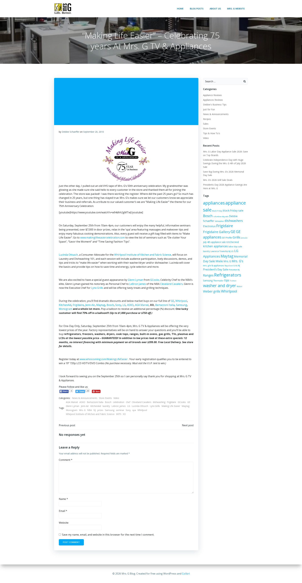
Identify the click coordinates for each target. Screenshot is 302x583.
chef (128, 402)
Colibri (186, 573)
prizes (100, 410)
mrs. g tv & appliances (213, 265)
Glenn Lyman (135, 280)
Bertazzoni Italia (165, 305)
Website (63, 522)
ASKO (130, 305)
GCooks (154, 280)
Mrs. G (82, 410)
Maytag (100, 305)
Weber (239, 286)
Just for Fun (209, 109)
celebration (118, 402)
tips (226, 280)
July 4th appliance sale (214, 242)
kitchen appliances (215, 246)
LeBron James (137, 284)
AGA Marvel (142, 305)
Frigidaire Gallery (216, 232)
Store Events (105, 398)
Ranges (208, 275)
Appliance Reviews (212, 95)
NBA (89, 410)
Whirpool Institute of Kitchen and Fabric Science (90, 414)
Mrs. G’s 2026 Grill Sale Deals (217, 179)
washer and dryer (219, 285)
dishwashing (159, 402)
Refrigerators (227, 275)
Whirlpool (181, 301)
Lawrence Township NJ (220, 251)
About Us (215, 8)
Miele (219, 261)
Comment (65, 460)
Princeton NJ (234, 269)
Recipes (207, 119)
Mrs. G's (237, 261)
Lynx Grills (97, 288)
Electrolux (209, 226)
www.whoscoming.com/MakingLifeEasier (104, 359)
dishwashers (234, 221)
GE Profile (227, 237)
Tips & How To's (211, 133)
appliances (214, 203)
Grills (236, 237)
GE (172, 301)
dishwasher (219, 221)
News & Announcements (84, 398)
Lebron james (119, 406)
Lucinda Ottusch (68, 254)
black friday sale (233, 210)
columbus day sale (220, 216)
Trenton (233, 281)
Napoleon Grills (231, 266)
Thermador (218, 280)
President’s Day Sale (215, 269)
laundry (106, 406)
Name (63, 499)
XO (124, 414)
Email (63, 511)
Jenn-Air (90, 305)
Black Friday (217, 211)
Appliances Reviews (213, 99)
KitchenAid (65, 305)
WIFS (118, 414)
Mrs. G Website (236, 8)
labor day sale (235, 246)
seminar (120, 410)
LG (124, 305)
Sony (118, 305)
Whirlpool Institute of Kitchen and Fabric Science (142, 254)
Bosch (110, 305)
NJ (94, 410)
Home (180, 8)
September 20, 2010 (93, 131)
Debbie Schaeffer (70, 131)
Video (116, 398)
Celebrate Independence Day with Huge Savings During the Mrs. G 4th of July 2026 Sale (224, 163)
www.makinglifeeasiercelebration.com (102, 237)
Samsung (181, 305)
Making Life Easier (171, 406)
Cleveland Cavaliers (171, 284)
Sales (205, 123)
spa (134, 410)
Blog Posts (196, 8)
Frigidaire (78, 305)
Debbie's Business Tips (214, 104)
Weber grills (211, 291)
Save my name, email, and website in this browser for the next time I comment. (108, 534)
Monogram (65, 309)
